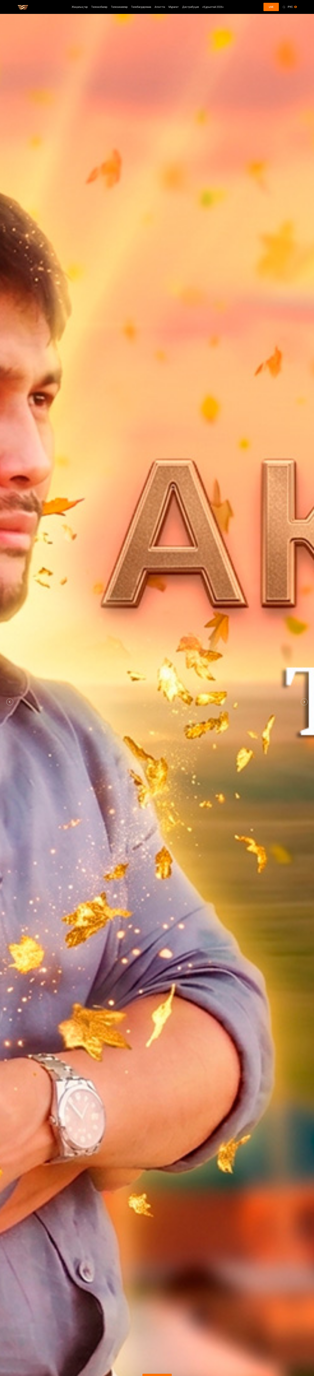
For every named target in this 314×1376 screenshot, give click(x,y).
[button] (9, 701)
